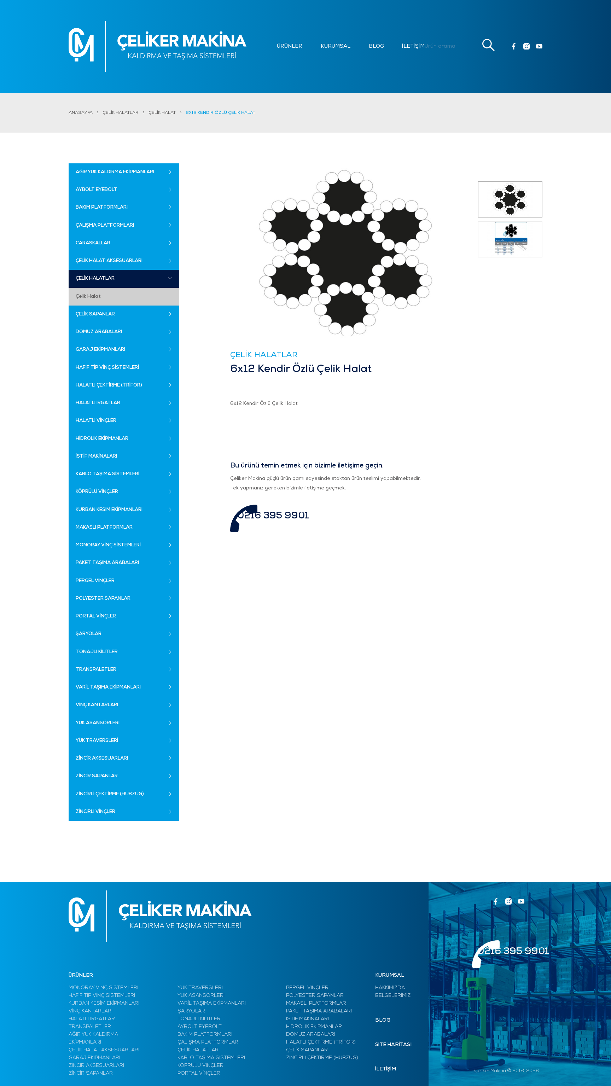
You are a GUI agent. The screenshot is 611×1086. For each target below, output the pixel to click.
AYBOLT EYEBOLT (200, 1026)
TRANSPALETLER (90, 1026)
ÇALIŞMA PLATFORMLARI (208, 1042)
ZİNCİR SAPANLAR (91, 1073)
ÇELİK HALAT (162, 113)
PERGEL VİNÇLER (307, 988)
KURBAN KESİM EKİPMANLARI (104, 1003)
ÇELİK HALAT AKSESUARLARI (104, 1050)
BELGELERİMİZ (393, 995)
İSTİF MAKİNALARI (307, 1019)
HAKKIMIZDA (390, 988)
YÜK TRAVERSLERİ (200, 988)
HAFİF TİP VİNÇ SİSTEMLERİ (102, 995)
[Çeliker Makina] (157, 46)
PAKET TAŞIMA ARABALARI (319, 1011)
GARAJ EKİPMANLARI (94, 1058)
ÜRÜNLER (289, 46)
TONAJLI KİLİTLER (199, 1019)
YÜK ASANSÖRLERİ (201, 995)
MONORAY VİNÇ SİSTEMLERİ (103, 988)
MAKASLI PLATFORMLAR (316, 1003)
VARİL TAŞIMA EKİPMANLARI (212, 1003)
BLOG (376, 46)
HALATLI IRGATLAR (92, 1019)
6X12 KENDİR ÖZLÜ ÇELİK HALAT (220, 113)
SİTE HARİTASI (393, 1044)
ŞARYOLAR (191, 1011)
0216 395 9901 (273, 516)
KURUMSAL (335, 46)
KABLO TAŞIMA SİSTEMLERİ (211, 1058)
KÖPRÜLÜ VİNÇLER (200, 1065)
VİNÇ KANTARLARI (90, 1011)
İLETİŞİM (413, 46)
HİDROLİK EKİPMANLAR (314, 1026)
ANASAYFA (81, 113)
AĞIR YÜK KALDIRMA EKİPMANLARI (93, 1038)
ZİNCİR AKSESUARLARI (96, 1065)
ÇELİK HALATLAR (121, 113)
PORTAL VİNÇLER (199, 1073)
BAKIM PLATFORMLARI (205, 1034)
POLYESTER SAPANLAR (315, 995)
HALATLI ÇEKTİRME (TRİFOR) (321, 1042)
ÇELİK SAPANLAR (307, 1050)
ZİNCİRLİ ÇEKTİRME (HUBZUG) (322, 1058)
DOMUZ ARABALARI (310, 1034)
